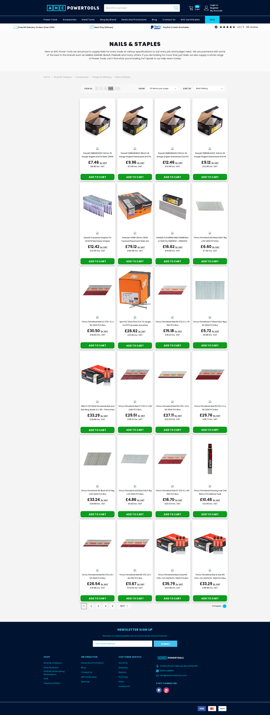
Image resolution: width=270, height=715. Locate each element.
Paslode (116, 55)
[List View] (97, 88)
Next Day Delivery (103, 27)
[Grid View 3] (105, 88)
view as (88, 88)
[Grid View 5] (117, 88)
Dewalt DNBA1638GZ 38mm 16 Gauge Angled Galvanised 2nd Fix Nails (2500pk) (135, 156)
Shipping (123, 667)
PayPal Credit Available (176, 27)
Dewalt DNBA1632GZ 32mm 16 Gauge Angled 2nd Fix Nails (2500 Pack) (97, 156)
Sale (46, 678)
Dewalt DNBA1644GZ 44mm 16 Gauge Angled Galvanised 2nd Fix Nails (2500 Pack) (210, 156)
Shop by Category (53, 662)
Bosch (106, 55)
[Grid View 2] (101, 88)
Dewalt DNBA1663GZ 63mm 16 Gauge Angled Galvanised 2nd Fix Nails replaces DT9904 (173, 156)
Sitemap (85, 681)
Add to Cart (97, 177)
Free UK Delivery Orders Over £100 (36, 27)
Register (214, 8)
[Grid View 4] (110, 88)
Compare (218, 606)
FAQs (121, 681)
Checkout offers (52, 683)
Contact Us (86, 672)
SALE (212, 19)
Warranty (123, 676)
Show (142, 88)
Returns (122, 672)
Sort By (187, 88)
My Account (216, 10)
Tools (103, 58)
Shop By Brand (51, 667)
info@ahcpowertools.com (173, 675)
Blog (83, 667)
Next (122, 606)
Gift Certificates (89, 676)
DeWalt (98, 55)
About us (123, 662)
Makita (89, 55)
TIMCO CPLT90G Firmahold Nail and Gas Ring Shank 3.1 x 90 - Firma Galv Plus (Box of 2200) (98, 409)
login (212, 5)
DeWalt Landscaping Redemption (54, 673)
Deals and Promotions (134, 19)
